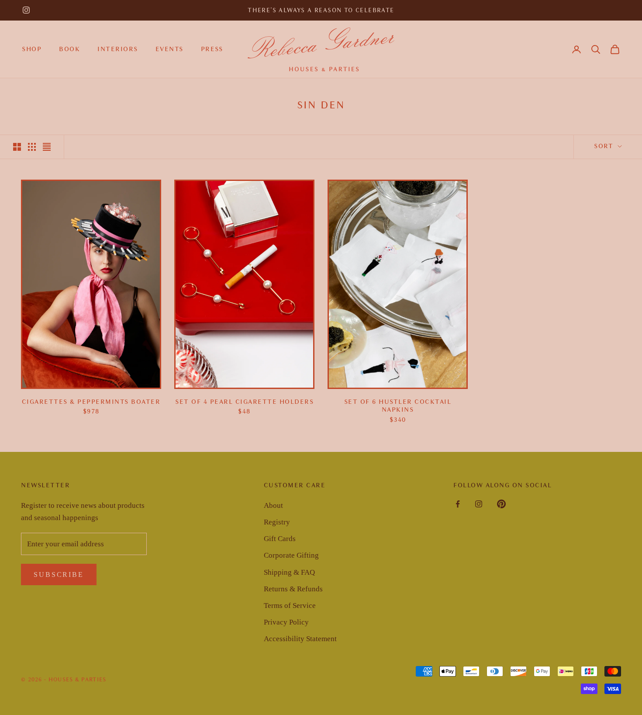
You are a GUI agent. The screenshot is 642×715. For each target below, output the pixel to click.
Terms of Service (290, 605)
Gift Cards (280, 539)
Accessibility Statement (300, 639)
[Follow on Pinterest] (501, 504)
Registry (277, 522)
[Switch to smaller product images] (32, 147)
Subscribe (59, 574)
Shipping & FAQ (289, 572)
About (273, 505)
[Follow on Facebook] (457, 504)
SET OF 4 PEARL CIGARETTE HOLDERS (244, 402)
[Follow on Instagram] (26, 10)
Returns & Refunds (293, 589)
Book (69, 49)
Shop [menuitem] (31, 49)
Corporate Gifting (291, 555)
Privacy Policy (286, 622)
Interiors (117, 49)
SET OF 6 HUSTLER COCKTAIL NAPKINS (398, 406)
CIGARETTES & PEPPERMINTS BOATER (91, 402)
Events (169, 49)
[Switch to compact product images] (47, 147)
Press (212, 49)
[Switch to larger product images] (17, 147)
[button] (595, 49)
